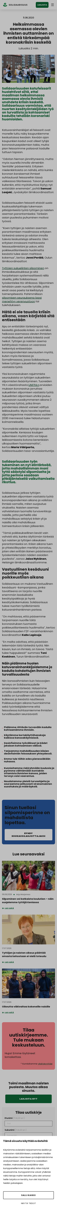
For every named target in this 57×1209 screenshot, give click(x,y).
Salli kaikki (28, 1195)
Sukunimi (16, 1129)
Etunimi (15, 1118)
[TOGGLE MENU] (52, 4)
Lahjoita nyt (28, 1098)
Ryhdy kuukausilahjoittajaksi (28, 835)
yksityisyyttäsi (45, 1063)
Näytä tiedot (28, 1203)
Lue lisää (9, 908)
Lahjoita (42, 5)
